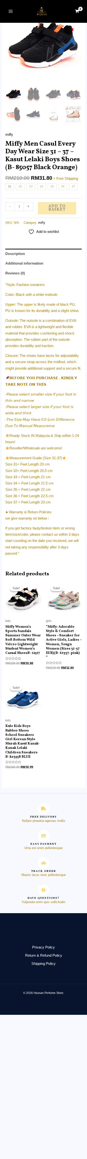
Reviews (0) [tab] (15, 273)
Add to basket (57, 208)
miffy (9, 134)
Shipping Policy (43, 964)
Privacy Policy (43, 947)
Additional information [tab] (24, 263)
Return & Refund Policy (43, 955)
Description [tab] (15, 254)
